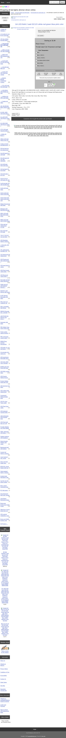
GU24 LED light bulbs (5, 189)
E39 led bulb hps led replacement (5, 150)
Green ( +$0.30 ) (41, 57)
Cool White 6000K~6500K (43, 60)
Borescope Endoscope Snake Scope (5, 505)
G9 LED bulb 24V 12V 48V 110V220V (5, 159)
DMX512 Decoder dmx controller (5, 312)
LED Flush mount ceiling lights (5, 271)
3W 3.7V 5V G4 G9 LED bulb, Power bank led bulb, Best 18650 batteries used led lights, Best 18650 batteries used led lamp (5, 629)
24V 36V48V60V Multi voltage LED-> (5, 107)
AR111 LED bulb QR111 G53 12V (5, 140)
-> (5, 40)
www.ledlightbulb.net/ (32, 736)
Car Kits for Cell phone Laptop (5, 481)
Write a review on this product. (5, 651)
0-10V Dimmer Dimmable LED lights (5, 297)
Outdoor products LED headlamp (5, 437)
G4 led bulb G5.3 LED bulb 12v (38, 12)
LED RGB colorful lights (5, 372)
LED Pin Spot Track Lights (5, 402)
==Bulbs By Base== (3, 135)
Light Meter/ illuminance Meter (5, 500)
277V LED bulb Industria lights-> (5, 130)
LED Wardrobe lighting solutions (5, 241)
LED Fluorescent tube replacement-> (5, 261)
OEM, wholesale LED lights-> (5, 432)
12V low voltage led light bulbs (22, 12)
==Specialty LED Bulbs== (4, 245)
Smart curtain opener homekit (5, 332)
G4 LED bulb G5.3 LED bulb (5, 154)
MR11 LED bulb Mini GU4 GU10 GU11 (5, 215)
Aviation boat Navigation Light (5, 477)
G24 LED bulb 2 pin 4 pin (5, 174)
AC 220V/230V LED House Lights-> (5, 125)
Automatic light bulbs (5, 323)
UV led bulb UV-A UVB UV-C (5, 353)
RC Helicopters (5, 490)
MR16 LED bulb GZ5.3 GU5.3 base (5, 221)
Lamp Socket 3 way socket (5, 457)
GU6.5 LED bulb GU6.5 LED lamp (5, 194)
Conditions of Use (4, 672)
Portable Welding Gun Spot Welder (5, 428)
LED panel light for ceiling (5, 266)
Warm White (40, 63)
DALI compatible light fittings (5, 307)
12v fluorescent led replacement (5, 255)
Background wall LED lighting (5, 448)
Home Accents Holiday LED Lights (5, 443)
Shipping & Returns (3, 664)
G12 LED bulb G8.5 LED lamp (5, 165)
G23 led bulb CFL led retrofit (5, 169)
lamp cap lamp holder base (5, 462)
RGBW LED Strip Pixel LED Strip (5, 368)
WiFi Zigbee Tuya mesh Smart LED (5, 328)
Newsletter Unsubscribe (3, 689)
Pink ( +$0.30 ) (40, 65)
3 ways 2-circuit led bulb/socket (5, 144)
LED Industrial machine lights (5, 411)
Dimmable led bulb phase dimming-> (5, 281)
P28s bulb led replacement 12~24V (5, 226)
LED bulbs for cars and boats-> (5, 348)
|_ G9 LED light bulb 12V (5, 67)
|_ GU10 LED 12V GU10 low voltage (5, 73)
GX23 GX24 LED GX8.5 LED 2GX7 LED (5, 199)
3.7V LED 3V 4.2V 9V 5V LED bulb (5, 35)
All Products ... (4, 524)
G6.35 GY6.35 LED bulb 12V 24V (5, 180)
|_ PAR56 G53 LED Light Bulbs (5, 98)
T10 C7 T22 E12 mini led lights (5, 236)
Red (38, 52)
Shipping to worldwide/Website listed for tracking (5, 700)
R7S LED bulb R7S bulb (5, 231)
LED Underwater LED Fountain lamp (5, 417)
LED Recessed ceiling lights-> (5, 276)
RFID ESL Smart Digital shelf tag (5, 467)
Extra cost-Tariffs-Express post (5, 519)
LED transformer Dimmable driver (5, 358)
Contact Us (3, 679)
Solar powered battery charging (5, 472)
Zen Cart (43, 736)
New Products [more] (4, 529)
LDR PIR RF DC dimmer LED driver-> (5, 318)
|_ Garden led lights (5, 102)
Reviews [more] (5, 642)
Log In (8, 2)
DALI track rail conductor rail (5, 302)
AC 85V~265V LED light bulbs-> (5, 113)
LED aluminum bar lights (5, 386)
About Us (2, 660)
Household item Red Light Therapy (5, 495)
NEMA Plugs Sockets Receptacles (5, 343)
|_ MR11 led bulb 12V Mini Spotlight (5, 51)
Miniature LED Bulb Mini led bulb (5, 210)
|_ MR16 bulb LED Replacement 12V (5, 56)
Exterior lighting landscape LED (5, 382)
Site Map (2, 685)
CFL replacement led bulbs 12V (5, 250)
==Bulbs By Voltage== (3, 30)
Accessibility (3, 675)
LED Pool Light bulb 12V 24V (5, 422)
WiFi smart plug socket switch (5, 337)
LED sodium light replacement (5, 391)
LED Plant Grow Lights (5, 407)
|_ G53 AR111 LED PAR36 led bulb (5, 92)
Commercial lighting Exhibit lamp (5, 397)
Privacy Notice (4, 668)
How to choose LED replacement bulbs (4, 711)
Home (2, 2)
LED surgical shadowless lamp (5, 515)
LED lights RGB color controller (5, 362)
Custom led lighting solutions (5, 453)
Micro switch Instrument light (5, 487)
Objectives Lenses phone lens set (5, 511)
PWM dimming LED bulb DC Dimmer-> (5, 286)
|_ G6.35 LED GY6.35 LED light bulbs (5, 62)
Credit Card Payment (3, 705)
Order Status (3, 682)
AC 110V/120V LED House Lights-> (5, 118)
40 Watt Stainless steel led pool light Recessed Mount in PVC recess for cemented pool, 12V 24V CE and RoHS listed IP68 (5, 558)
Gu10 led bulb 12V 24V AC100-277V (5, 184)
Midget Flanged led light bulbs (5, 204)
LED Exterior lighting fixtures (5, 377)
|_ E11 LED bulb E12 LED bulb (5, 86)
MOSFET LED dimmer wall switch (5, 292)
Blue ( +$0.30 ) (40, 55)
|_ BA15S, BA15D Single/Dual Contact (5, 80)
